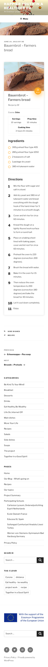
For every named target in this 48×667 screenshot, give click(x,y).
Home (7, 473)
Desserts (8, 395)
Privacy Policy (10, 543)
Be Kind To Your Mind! (14, 384)
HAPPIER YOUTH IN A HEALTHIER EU (23, 6)
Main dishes (9, 418)
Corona (8, 577)
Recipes (7, 429)
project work (11, 587)
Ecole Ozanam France (17, 514)
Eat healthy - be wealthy (16, 582)
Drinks (7, 401)
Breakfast (8, 390)
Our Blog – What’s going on (16, 479)
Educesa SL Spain (15, 519)
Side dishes (14, 331)
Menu (25, 19)
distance (20, 577)
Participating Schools (14, 501)
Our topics (9, 490)
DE (23, 42)
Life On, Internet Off (13, 412)
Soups (7, 445)
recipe (11, 335)
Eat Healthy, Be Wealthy (15, 407)
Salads (7, 434)
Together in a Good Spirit (15, 456)
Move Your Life (11, 423)
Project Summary (12, 495)
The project (9, 451)
